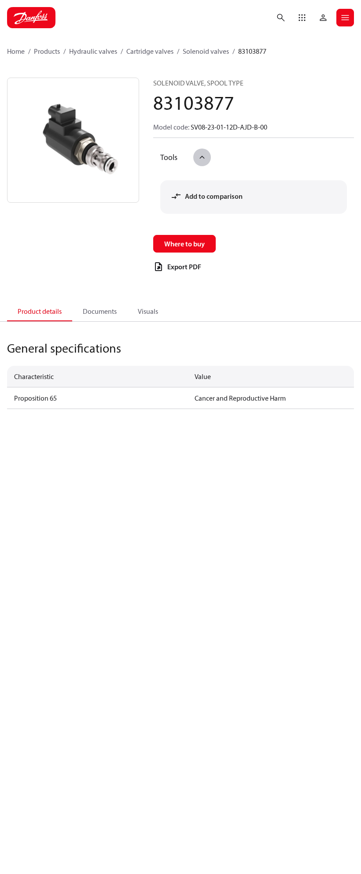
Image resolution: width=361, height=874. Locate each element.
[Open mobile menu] (345, 17)
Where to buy (184, 243)
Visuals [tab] (148, 311)
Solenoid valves (206, 51)
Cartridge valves (149, 51)
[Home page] (31, 17)
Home (16, 51)
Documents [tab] (100, 311)
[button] (302, 17)
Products (47, 51)
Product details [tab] (40, 311)
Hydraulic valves (93, 51)
